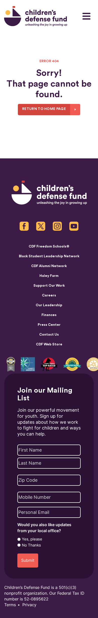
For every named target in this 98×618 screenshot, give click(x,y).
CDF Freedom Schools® (49, 246)
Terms (10, 605)
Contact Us (49, 334)
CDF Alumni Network (49, 266)
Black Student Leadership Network (49, 256)
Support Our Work (49, 285)
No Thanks (31, 545)
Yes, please (32, 539)
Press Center (49, 325)
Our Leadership (49, 305)
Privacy (29, 605)
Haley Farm (49, 276)
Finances (49, 315)
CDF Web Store (49, 344)
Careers (49, 295)
